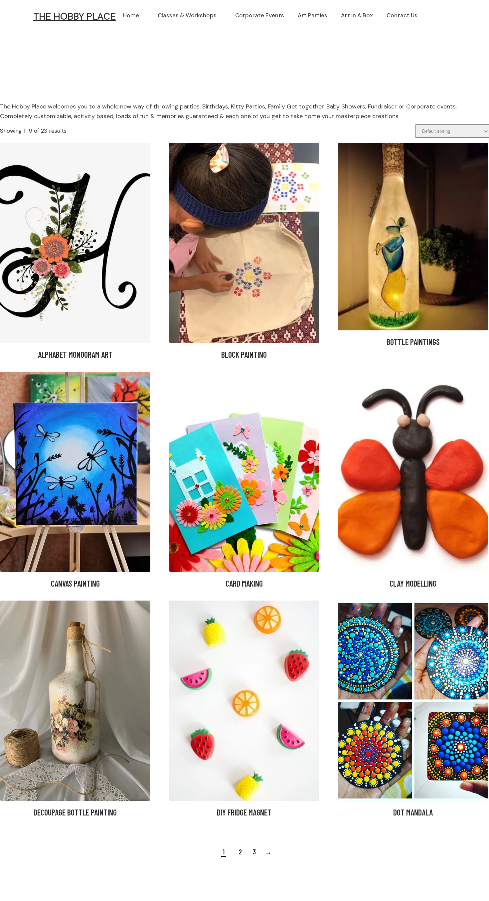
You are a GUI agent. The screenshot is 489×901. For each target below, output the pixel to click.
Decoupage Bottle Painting (75, 812)
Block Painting (244, 354)
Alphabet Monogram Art (75, 354)
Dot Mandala (413, 812)
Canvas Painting (75, 583)
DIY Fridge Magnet (244, 812)
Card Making (244, 583)
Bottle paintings (413, 342)
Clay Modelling (413, 583)
